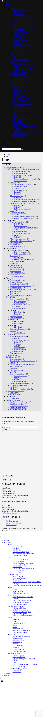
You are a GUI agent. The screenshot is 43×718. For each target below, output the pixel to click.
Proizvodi (9, 6)
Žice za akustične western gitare (24, 27)
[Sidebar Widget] (21, 287)
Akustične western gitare (22, 16)
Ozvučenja (13, 102)
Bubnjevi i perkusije (16, 38)
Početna (8, 4)
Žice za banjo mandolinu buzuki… (25, 32)
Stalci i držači (18, 139)
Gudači (12, 55)
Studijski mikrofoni (20, 124)
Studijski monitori (20, 122)
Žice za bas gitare (20, 25)
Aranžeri (17, 66)
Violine (16, 57)
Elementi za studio (20, 134)
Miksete (16, 111)
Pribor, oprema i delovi (21, 19)
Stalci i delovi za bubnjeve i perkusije (23, 46)
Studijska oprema (15, 121)
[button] (4, 147)
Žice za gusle (18, 36)
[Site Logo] (7, 1)
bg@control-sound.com (9, 497)
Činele (18, 44)
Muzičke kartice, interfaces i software (26, 132)
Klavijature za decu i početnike (24, 64)
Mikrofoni (17, 115)
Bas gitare (17, 12)
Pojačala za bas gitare (21, 81)
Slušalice (17, 130)
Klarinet (17, 92)
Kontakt (8, 143)
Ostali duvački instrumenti (22, 98)
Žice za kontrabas (20, 34)
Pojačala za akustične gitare (24, 83)
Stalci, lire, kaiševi (20, 91)
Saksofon (17, 87)
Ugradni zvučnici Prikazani (23, 104)
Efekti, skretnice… (20, 113)
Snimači (17, 128)
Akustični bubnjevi (20, 40)
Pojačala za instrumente (17, 74)
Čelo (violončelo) (20, 59)
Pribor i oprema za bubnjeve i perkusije (27, 585)
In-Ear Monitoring (20, 117)
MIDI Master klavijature (22, 70)
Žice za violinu (19, 31)
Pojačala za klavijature (21, 76)
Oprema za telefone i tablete (19, 136)
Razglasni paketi (19, 106)
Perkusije (17, 49)
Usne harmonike (19, 96)
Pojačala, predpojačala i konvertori (25, 126)
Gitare (12, 8)
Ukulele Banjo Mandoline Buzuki (25, 17)
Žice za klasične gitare (21, 29)
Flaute (16, 94)
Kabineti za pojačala (22, 77)
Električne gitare (19, 10)
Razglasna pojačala (20, 107)
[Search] (22, 149)
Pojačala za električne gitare (23, 79)
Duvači (12, 85)
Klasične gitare (19, 14)
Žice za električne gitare (22, 23)
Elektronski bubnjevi (21, 42)
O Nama (8, 141)
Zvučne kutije (18, 109)
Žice (11, 21)
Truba (16, 89)
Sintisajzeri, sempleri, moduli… (24, 68)
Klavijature (13, 62)
